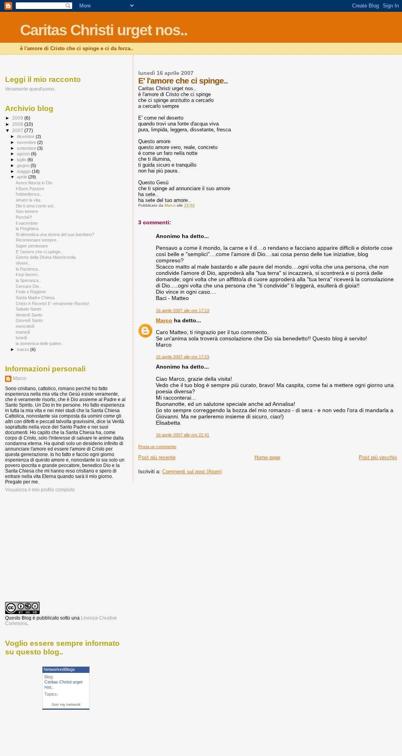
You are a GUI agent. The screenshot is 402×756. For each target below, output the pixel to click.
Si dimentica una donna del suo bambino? (55, 234)
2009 (18, 117)
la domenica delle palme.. (39, 343)
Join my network (65, 704)
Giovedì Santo (29, 320)
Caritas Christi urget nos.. (103, 30)
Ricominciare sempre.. (37, 240)
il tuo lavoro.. (28, 274)
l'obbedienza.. (29, 194)
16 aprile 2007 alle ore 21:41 (182, 435)
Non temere (27, 211)
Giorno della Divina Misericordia (46, 257)
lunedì (21, 337)
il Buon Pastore (30, 188)
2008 (18, 124)
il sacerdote (27, 223)
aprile (22, 176)
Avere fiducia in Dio (34, 182)
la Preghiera (27, 228)
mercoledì (25, 326)
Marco (164, 320)
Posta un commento (157, 446)
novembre (27, 142)
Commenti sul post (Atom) (192, 471)
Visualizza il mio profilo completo (40, 489)
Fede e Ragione (31, 291)
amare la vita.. (29, 200)
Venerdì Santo (29, 315)
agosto (24, 153)
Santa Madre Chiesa (35, 297)
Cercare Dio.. (28, 286)
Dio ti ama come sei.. (35, 206)
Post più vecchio (378, 457)
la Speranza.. (28, 280)
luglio (22, 159)
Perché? (24, 217)
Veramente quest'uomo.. (31, 88)
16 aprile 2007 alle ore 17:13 (182, 310)
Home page (267, 457)
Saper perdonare (32, 246)
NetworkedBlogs (59, 669)
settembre (27, 148)
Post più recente (156, 457)
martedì (23, 332)
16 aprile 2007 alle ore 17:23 (182, 356)
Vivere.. (23, 263)
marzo (23, 349)
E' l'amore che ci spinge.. (39, 251)
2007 (18, 130)
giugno (24, 165)
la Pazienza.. (28, 269)
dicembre (26, 136)
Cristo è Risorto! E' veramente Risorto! (52, 303)
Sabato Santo (28, 309)
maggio (24, 171)
